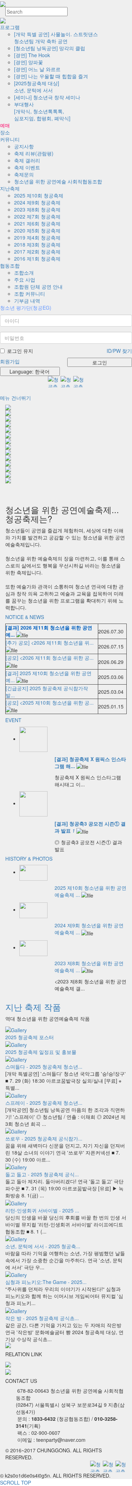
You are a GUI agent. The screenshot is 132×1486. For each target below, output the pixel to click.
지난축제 (10, 188)
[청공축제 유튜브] (53, 381)
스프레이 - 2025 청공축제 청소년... (43, 1102)
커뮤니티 (10, 139)
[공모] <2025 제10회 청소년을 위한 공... (50, 702)
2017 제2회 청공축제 (37, 251)
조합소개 (24, 272)
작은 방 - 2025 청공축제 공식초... (42, 1318)
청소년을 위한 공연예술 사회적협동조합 (58, 181)
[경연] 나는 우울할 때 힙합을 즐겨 (51, 76)
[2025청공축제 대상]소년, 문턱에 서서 (36, 87)
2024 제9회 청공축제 (37, 202)
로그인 (99, 362)
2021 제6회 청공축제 (37, 223)
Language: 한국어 (28, 371)
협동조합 (10, 265)
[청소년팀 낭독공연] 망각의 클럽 (49, 48)
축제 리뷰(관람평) (34, 153)
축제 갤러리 (27, 160)
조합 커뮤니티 (29, 293)
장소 (5, 132)
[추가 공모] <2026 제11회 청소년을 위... (50, 642)
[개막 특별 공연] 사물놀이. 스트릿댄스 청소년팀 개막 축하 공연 (56, 38)
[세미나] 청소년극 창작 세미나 (47, 97)
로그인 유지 (20, 350)
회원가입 (10, 361)
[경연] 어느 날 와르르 (37, 69)
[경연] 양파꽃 (28, 62)
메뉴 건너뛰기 (15, 397)
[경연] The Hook (32, 55)
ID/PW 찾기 (119, 350)
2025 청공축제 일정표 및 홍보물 (40, 1051)
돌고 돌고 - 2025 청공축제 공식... (42, 1174)
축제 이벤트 (27, 167)
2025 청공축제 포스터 (29, 1037)
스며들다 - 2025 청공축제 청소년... (43, 1066)
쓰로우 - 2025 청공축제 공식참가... (43, 1138)
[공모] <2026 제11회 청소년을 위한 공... (50, 657)
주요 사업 (24, 279)
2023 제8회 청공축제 (37, 209)
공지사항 (24, 146)
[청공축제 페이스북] (78, 381)
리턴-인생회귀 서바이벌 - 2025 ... (42, 1210)
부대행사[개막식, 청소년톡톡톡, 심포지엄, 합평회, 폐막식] (42, 111)
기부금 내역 (27, 300)
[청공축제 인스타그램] (66, 381)
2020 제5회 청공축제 (37, 230)
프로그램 (10, 27)
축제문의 (24, 174)
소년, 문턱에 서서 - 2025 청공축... (42, 1246)
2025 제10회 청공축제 (38, 195)
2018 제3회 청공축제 (37, 244)
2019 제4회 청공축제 (37, 237)
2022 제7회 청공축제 (37, 216)
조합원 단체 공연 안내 (38, 286)
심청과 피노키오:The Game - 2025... (46, 1281)
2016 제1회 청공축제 (37, 258)
